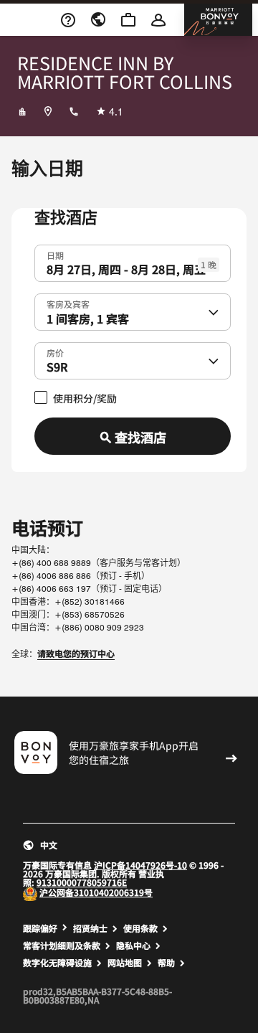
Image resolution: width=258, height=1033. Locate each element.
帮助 (166, 962)
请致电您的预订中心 (76, 653)
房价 (55, 351)
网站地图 (125, 962)
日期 (55, 254)
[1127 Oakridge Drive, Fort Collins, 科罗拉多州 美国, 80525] (48, 111)
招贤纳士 (90, 928)
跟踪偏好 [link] (40, 928)
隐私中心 (133, 945)
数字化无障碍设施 (57, 962)
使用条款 (140, 928)
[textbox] (132, 263)
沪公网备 (56, 892)
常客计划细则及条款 (61, 945)
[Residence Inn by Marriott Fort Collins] (22, 111)
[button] (213, 312)
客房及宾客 (68, 303)
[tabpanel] (129, 349)
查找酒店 (140, 437)
